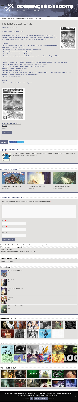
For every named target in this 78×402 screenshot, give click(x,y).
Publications (10, 18)
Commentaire (6, 204)
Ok (31, 398)
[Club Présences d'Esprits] (39, 7)
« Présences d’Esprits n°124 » (11, 186)
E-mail (4, 226)
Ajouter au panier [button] (7, 132)
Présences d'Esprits (20, 18)
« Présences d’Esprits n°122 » (62, 186)
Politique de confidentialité (41, 398)
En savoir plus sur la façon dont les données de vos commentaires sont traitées (51, 245)
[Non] (76, 397)
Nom (4, 221)
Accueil (4, 18)
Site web (4, 232)
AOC (2, 261)
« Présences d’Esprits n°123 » (36, 186)
